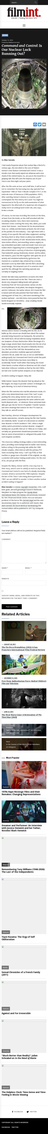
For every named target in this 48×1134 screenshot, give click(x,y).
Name (5, 568)
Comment (6, 539)
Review (5, 35)
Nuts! (14, 503)
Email (28, 568)
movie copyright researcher (26, 487)
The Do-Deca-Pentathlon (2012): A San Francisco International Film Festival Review (23, 648)
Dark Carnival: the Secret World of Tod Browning (20, 505)
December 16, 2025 (10, 678)
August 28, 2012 (10, 644)
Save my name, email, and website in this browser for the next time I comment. (20, 596)
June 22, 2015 (8, 712)
